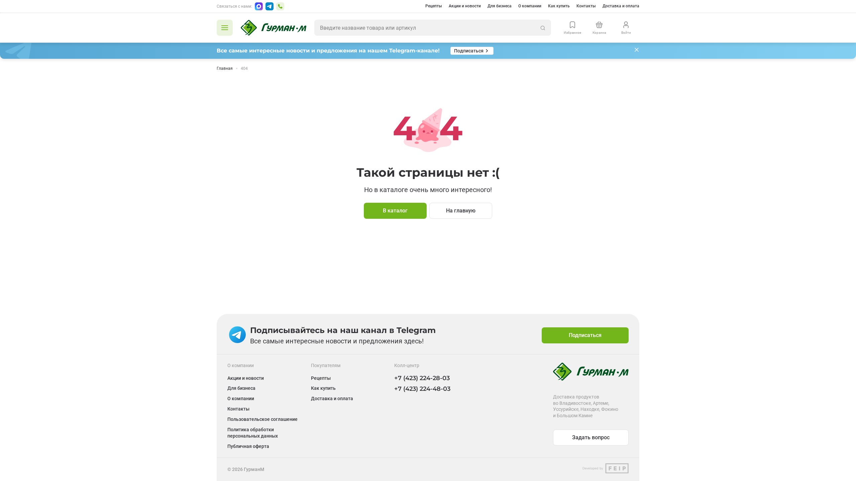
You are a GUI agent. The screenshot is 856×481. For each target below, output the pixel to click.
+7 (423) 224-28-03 (422, 378)
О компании (529, 6)
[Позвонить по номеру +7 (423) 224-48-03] (280, 6)
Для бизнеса (500, 6)
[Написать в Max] (259, 6)
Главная (225, 68)
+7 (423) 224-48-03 (422, 388)
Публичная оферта (248, 446)
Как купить (559, 6)
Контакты (586, 6)
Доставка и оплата (621, 6)
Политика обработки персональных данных (252, 433)
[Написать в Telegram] (269, 6)
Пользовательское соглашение (262, 419)
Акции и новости (465, 6)
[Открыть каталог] (225, 28)
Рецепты (433, 6)
